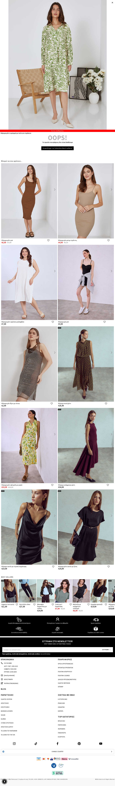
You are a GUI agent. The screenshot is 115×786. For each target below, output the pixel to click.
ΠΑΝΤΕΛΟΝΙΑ (62, 725)
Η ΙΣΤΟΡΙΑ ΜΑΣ (62, 699)
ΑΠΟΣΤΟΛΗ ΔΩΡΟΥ (7, 727)
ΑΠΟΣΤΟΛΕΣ (5, 703)
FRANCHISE (61, 703)
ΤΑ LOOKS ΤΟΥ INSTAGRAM (9, 731)
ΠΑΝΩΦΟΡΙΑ (62, 733)
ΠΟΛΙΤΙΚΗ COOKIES (64, 676)
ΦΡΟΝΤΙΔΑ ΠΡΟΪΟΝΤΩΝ (65, 668)
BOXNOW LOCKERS (7, 711)
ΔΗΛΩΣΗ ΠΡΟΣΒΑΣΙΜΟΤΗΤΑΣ (67, 679)
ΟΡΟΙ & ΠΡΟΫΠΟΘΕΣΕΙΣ (65, 664)
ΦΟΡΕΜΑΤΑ (61, 729)
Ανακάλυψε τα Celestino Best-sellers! (57, 148)
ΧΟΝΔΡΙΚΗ (61, 707)
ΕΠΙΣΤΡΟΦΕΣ (5, 707)
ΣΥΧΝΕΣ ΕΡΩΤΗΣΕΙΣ (7, 723)
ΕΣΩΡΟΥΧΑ (61, 737)
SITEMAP (60, 687)
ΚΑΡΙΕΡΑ (60, 711)
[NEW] (86, 401)
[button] (4, 781)
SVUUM (3, 715)
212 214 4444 (7, 663)
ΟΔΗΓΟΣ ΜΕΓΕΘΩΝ (64, 683)
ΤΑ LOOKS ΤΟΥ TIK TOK (8, 735)
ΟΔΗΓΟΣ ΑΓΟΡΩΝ (6, 699)
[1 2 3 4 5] (57, 66)
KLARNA (3, 719)
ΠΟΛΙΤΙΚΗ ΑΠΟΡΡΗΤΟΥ (65, 672)
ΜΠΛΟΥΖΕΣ (61, 721)
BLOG (3, 689)
